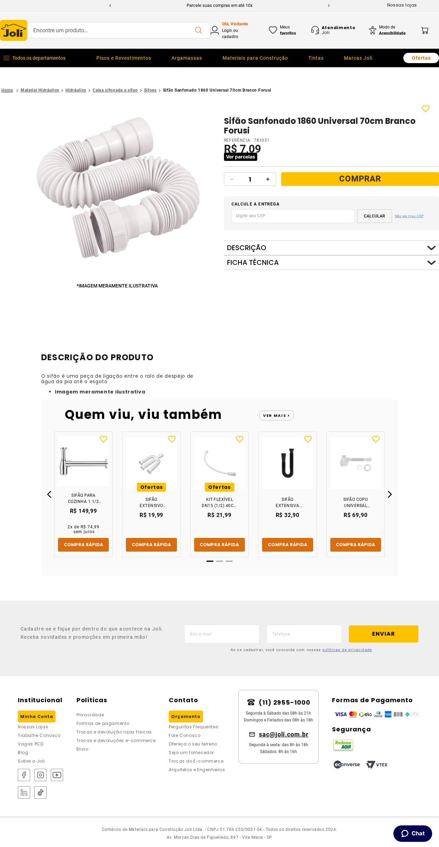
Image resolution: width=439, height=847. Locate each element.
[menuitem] (124, 58)
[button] (118, 193)
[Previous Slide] (110, 5)
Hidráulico (76, 90)
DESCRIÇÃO (246, 248)
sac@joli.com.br (284, 734)
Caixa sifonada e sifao (115, 90)
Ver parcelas (240, 157)
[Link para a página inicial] (7, 90)
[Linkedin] (24, 793)
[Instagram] (40, 775)
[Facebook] (24, 775)
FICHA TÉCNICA (253, 263)
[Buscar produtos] (198, 30)
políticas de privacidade (347, 650)
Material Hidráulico (40, 90)
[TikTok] (40, 793)
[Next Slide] (329, 5)
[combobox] (119, 30)
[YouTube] (57, 775)
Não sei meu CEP (409, 216)
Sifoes (150, 90)
